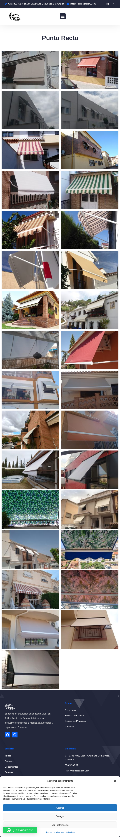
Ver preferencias (60, 825)
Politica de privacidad (55, 832)
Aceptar (60, 807)
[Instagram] (113, 4)
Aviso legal (70, 832)
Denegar (60, 816)
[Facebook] (107, 4)
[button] (115, 781)
